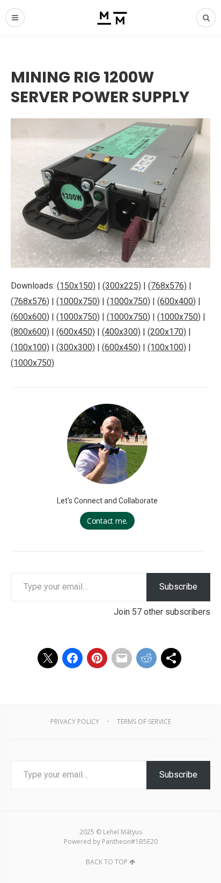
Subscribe (178, 587)
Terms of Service (144, 721)
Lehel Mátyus (122, 831)
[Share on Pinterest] (97, 658)
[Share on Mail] (122, 658)
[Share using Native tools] (171, 658)
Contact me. (107, 521)
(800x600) (30, 332)
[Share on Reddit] (146, 658)
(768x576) (167, 286)
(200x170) (167, 332)
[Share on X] (48, 658)
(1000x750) (78, 301)
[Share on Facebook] (72, 658)
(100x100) (30, 347)
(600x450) (75, 332)
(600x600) (30, 317)
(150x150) (76, 286)
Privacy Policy (74, 721)
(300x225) (121, 286)
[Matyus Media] (110, 17)
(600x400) (176, 301)
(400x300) (121, 332)
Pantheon (116, 841)
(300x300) (75, 347)
